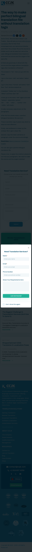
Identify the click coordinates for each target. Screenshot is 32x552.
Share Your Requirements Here (13, 280)
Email (5, 264)
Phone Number (8, 272)
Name (5, 256)
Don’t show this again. (13, 304)
